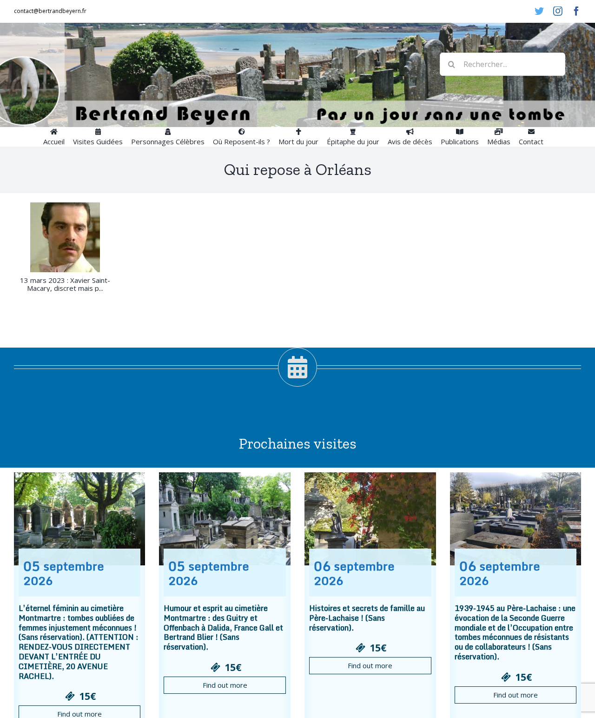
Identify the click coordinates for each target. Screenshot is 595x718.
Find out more (225, 685)
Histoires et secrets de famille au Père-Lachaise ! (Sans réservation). (367, 618)
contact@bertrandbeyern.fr (50, 11)
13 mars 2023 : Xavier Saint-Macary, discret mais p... (65, 284)
